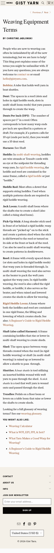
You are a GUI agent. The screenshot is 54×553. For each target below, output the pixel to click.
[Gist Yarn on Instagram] (29, 524)
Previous (36, 12)
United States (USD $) (25, 533)
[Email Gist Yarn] (19, 524)
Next (46, 12)
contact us (23, 74)
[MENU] (1, 3)
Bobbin (7, 85)
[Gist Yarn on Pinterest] (35, 524)
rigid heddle (34, 176)
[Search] (43, 3)
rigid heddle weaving (31, 167)
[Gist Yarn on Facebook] (24, 524)
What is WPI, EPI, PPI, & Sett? (27, 432)
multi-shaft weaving (28, 154)
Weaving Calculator (20, 426)
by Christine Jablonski (17, 38)
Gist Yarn (31, 541)
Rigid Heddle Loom (15, 303)
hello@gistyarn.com (15, 78)
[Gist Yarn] (27, 3)
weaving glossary (31, 413)
